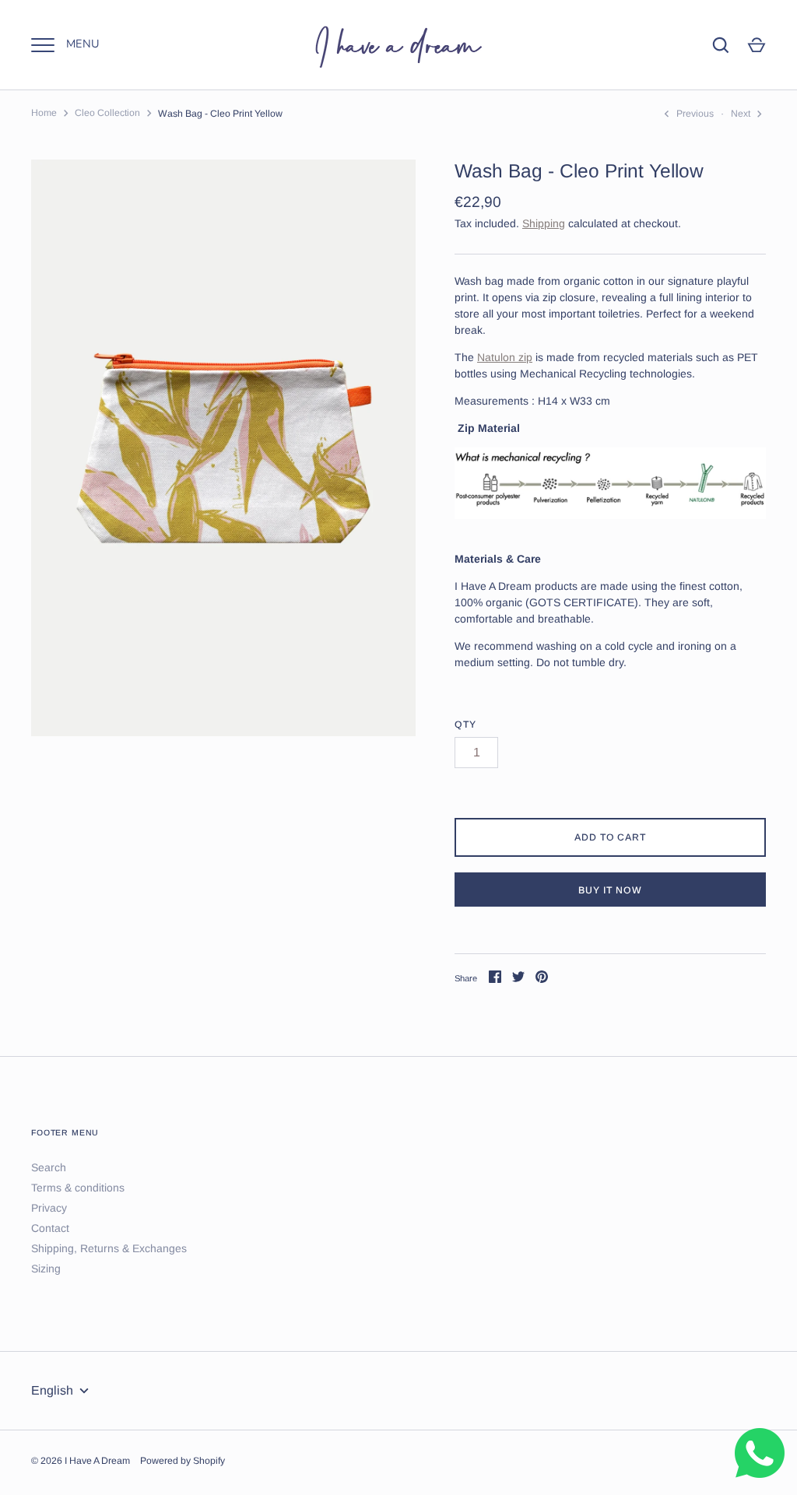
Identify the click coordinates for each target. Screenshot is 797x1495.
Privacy (49, 1208)
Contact (50, 1228)
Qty (465, 724)
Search (48, 1167)
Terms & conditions (78, 1187)
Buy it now (610, 890)
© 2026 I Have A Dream (80, 1460)
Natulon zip (504, 357)
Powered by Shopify (182, 1460)
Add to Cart (610, 837)
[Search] (721, 45)
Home (44, 112)
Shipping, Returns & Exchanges (109, 1248)
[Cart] (756, 45)
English (52, 1390)
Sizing (46, 1268)
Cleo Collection (107, 112)
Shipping (543, 223)
